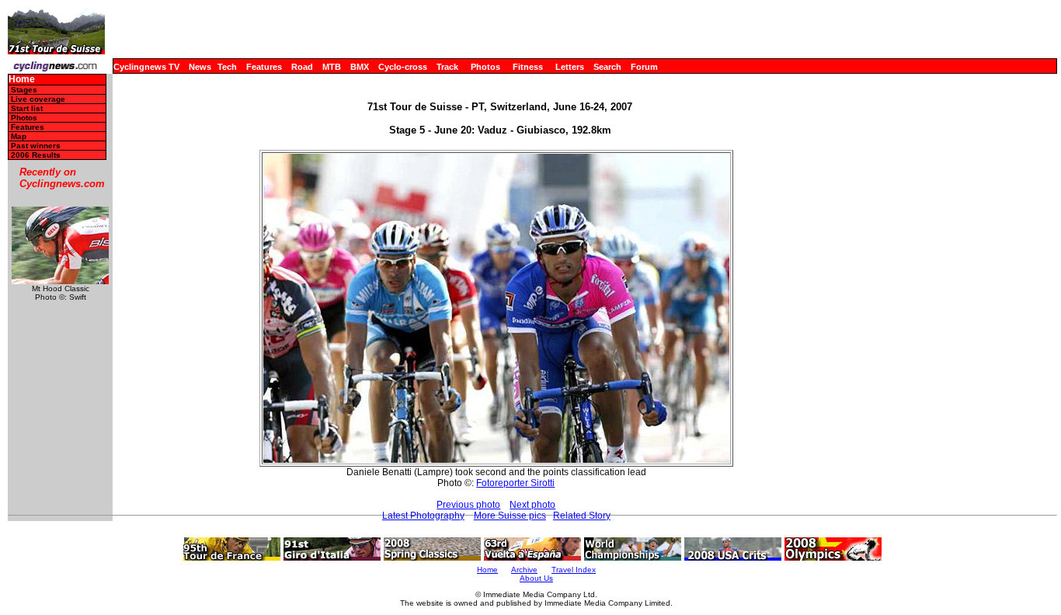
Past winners (36, 145)
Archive (524, 569)
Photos (485, 66)
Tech (227, 66)
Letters (569, 66)
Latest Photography (423, 515)
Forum (644, 66)
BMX (359, 66)
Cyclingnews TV (146, 66)
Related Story (582, 515)
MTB (331, 66)
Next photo (532, 504)
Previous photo (468, 504)
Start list (27, 108)
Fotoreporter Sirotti (515, 483)
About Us (536, 578)
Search (607, 66)
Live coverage (38, 99)
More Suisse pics (510, 515)
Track (447, 66)
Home (22, 80)
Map (18, 136)
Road (302, 66)
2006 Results (36, 155)
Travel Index (573, 569)
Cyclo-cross (402, 66)
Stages (24, 89)
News (200, 66)
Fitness (528, 66)
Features (264, 66)
